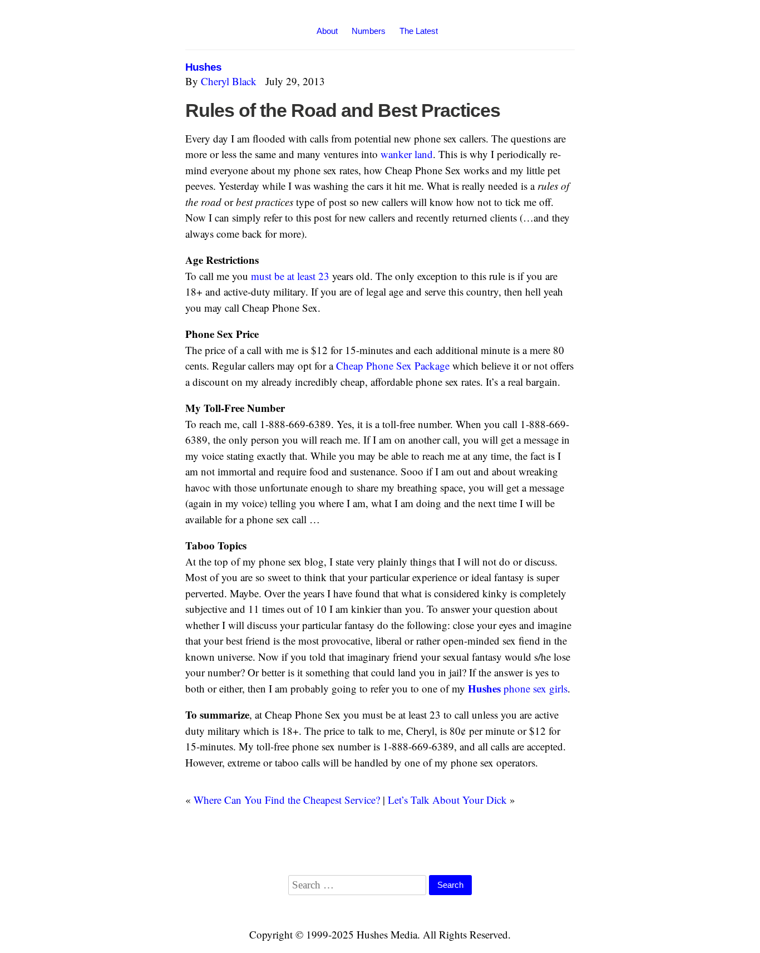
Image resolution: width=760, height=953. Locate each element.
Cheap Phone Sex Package (393, 365)
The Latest (418, 31)
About (327, 31)
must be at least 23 (290, 276)
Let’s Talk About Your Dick (447, 800)
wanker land (407, 154)
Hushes (203, 67)
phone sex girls (517, 688)
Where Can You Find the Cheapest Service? (287, 800)
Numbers (369, 31)
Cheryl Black (228, 81)
